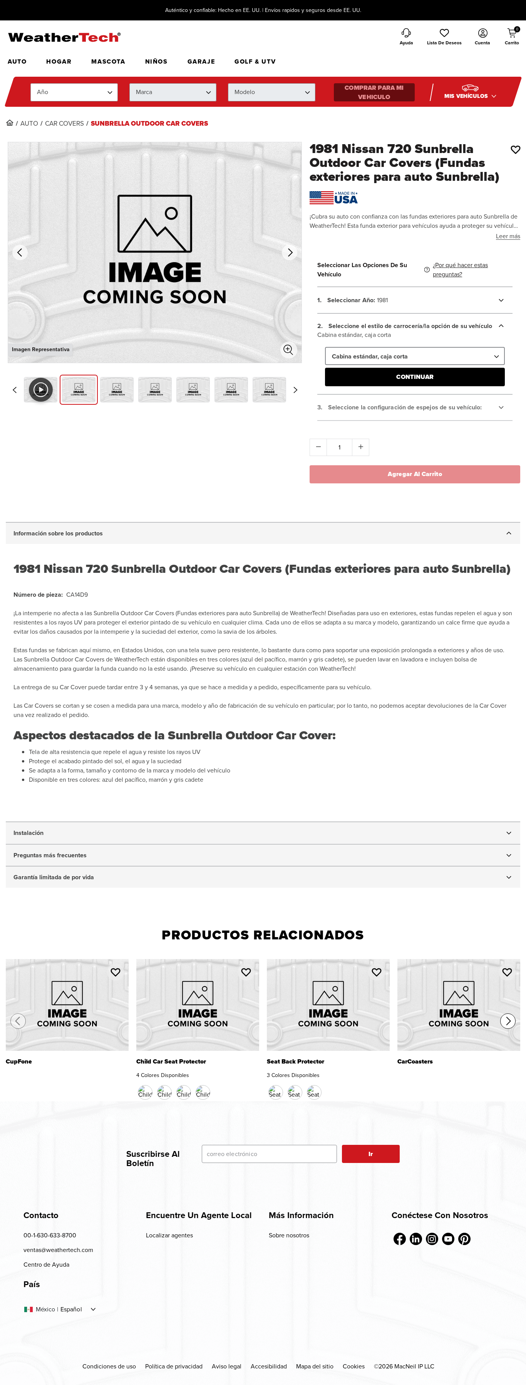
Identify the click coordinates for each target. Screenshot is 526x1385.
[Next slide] (295, 390)
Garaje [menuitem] (201, 61)
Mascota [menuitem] (108, 61)
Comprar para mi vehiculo (374, 92)
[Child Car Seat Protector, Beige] (184, 1092)
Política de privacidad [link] (174, 1366)
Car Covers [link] (64, 123)
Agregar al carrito (415, 474)
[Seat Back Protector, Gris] (314, 1092)
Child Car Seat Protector (171, 1062)
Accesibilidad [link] (269, 1366)
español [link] (71, 1309)
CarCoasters (415, 1062)
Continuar (414, 376)
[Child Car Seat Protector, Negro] (145, 1092)
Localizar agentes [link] (169, 1235)
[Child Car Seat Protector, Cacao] (164, 1092)
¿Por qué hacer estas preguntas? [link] (460, 270)
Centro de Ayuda (46, 1264)
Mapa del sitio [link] (314, 1366)
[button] (444, 37)
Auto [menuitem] (17, 61)
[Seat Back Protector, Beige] (295, 1092)
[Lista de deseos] (515, 149)
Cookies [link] (354, 1366)
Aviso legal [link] (226, 1366)
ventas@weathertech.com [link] (58, 1249)
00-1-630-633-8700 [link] (49, 1235)
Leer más (508, 236)
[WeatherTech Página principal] (64, 37)
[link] (9, 122)
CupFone (19, 1062)
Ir (371, 1153)
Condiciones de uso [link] (109, 1366)
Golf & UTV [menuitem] (255, 61)
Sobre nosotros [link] (289, 1235)
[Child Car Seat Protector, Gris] (203, 1092)
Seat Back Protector (295, 1062)
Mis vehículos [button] (466, 96)
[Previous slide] (14, 390)
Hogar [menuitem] (59, 61)
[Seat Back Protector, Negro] (276, 1092)
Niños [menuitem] (156, 61)
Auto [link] (29, 123)
